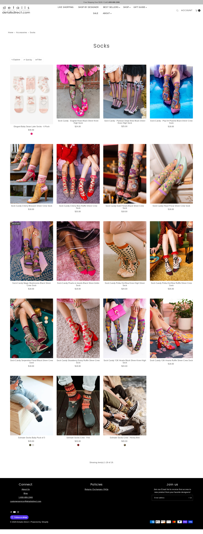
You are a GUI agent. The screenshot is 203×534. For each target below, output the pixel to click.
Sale (95, 13)
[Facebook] (11, 512)
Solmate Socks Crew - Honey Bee (125, 438)
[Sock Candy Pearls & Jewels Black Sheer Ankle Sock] (78, 251)
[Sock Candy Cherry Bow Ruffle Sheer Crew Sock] (78, 174)
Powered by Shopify (39, 522)
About (106, 13)
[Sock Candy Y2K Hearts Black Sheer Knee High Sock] (124, 328)
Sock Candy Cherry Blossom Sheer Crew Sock (31, 206)
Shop (126, 7)
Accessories (21, 32)
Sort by (29, 60)
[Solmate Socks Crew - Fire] (78, 405)
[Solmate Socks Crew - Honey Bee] (124, 405)
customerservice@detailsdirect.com (25, 501)
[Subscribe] (190, 498)
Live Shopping (66, 7)
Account (187, 10)
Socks (32, 32)
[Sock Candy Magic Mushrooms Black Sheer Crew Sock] (31, 251)
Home (10, 32)
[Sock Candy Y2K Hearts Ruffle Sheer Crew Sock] (171, 328)
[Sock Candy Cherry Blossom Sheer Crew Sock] (31, 174)
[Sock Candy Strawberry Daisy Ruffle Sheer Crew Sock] (78, 328)
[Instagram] (18, 512)
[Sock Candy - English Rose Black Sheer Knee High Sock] (78, 91)
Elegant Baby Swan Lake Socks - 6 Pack (32, 127)
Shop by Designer (88, 7)
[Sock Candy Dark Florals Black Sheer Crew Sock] (124, 174)
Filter (39, 60)
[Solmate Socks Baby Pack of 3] (31, 405)
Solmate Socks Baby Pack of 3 (31, 438)
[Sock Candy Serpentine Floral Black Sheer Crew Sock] (31, 328)
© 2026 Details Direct (19, 522)
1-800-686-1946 (26, 497)
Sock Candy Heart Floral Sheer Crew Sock (171, 206)
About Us (26, 489)
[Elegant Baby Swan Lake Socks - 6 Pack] (31, 94)
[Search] (177, 10)
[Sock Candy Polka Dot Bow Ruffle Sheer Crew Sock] (171, 251)
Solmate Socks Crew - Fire (78, 438)
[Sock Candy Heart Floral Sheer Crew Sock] (171, 174)
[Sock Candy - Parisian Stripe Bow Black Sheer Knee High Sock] (124, 91)
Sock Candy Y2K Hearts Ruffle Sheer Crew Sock (171, 360)
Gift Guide (139, 7)
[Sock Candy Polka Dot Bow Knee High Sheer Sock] (124, 251)
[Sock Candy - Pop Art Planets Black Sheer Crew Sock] (171, 91)
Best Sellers (111, 7)
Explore (16, 60)
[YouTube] (14, 512)
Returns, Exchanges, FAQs (96, 489)
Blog (26, 493)
